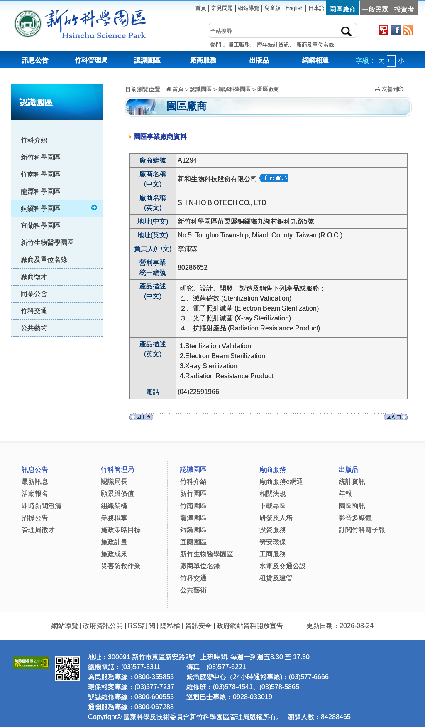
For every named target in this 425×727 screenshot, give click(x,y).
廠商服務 (203, 60)
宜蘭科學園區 (41, 225)
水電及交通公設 (282, 565)
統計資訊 (352, 481)
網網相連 (315, 60)
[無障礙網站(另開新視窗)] (31, 661)
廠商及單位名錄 (315, 45)
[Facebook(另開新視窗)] (396, 29)
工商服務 (272, 553)
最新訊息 (35, 481)
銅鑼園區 (193, 529)
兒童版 (272, 8)
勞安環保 (272, 541)
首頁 (200, 8)
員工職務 (239, 45)
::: (109, 79)
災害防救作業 (121, 565)
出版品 (259, 60)
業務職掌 (114, 517)
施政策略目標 (121, 529)
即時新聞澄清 (41, 505)
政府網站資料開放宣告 (250, 625)
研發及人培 (276, 517)
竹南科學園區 (41, 174)
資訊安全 (198, 625)
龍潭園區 (193, 517)
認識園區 (147, 60)
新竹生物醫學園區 (47, 242)
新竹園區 (193, 493)
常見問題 (222, 8)
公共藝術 (34, 327)
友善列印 (391, 89)
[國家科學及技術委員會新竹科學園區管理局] (98, 12)
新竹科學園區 (41, 157)
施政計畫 (114, 541)
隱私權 (170, 625)
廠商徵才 (34, 276)
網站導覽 (248, 8)
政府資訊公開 (103, 625)
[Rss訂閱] (408, 29)
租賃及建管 (276, 578)
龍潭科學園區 (41, 191)
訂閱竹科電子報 (362, 529)
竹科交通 (34, 310)
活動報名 (35, 493)
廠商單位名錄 (200, 565)
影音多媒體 (355, 517)
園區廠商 (268, 89)
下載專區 (272, 505)
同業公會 (34, 293)
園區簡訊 (352, 505)
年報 (345, 493)
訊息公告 (35, 60)
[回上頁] (141, 419)
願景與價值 (117, 493)
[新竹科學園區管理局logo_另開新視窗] (28, 12)
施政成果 (114, 553)
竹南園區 (193, 505)
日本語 (316, 8)
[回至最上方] (396, 419)
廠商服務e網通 (281, 481)
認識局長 (114, 481)
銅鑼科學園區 (41, 208)
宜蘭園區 (193, 541)
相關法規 (272, 493)
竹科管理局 (91, 60)
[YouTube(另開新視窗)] (383, 29)
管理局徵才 (38, 529)
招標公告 (35, 517)
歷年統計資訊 (273, 45)
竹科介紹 (34, 140)
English (294, 8)
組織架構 (114, 505)
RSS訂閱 (141, 625)
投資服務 (272, 529)
